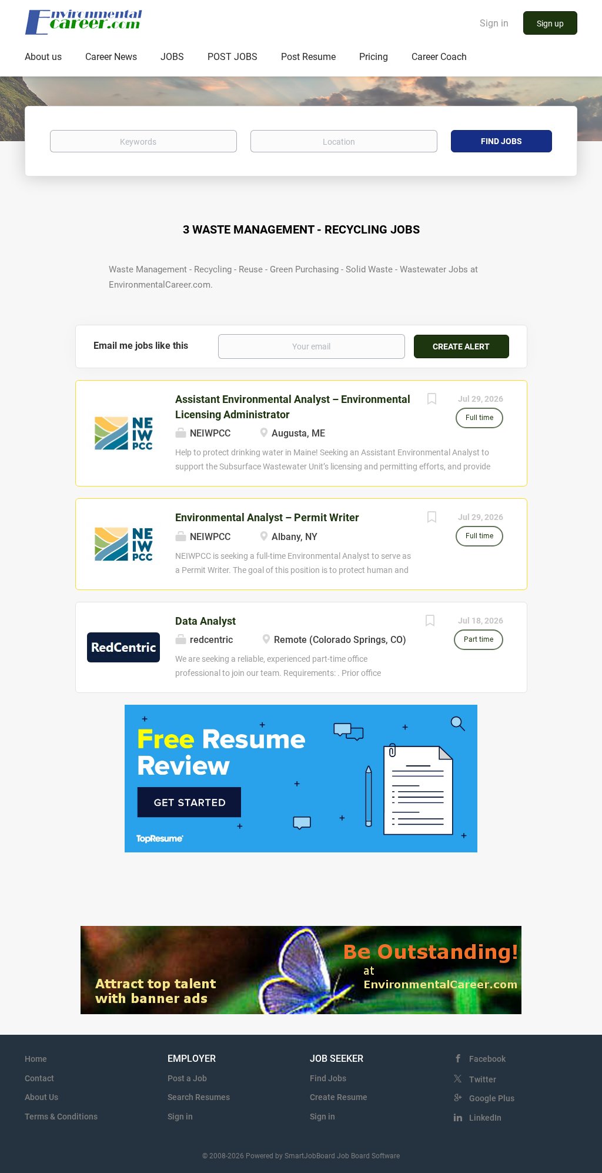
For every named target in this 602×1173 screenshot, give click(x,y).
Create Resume (338, 1097)
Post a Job (187, 1078)
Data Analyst (205, 621)
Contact (39, 1078)
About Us (41, 1097)
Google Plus (491, 1098)
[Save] (432, 400)
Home (36, 1059)
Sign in (494, 23)
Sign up (550, 23)
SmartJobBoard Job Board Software (342, 1156)
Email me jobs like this (140, 345)
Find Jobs (501, 141)
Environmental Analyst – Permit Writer (267, 517)
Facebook (487, 1059)
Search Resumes (199, 1097)
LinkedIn (485, 1117)
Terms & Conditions (61, 1116)
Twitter (482, 1079)
